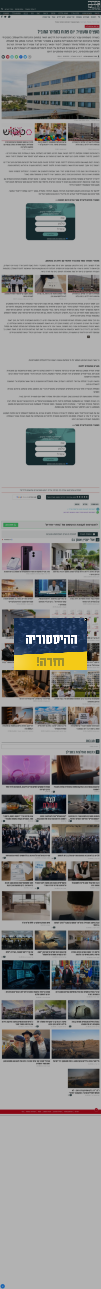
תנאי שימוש (47, 1139)
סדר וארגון (70, 17)
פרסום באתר (68, 1139)
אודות (77, 1139)
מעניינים (86, 17)
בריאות (45, 13)
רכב (32, 13)
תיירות (26, 13)
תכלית (85, 504)
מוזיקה (53, 13)
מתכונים (6, 13)
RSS (39, 1139)
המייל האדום (9, 9)
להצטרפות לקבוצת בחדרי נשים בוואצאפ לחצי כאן (79, 519)
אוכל (53, 17)
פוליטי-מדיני (75, 13)
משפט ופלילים (63, 13)
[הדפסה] (12, 57)
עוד (22, 1139)
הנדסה (77, 504)
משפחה (79, 17)
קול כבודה (46, 17)
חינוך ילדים (61, 17)
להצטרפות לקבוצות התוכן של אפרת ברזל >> (81, 515)
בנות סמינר (94, 504)
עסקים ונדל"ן (16, 13)
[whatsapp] (16, 57)
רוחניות (93, 17)
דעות (38, 13)
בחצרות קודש (87, 13)
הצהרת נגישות (31, 1139)
